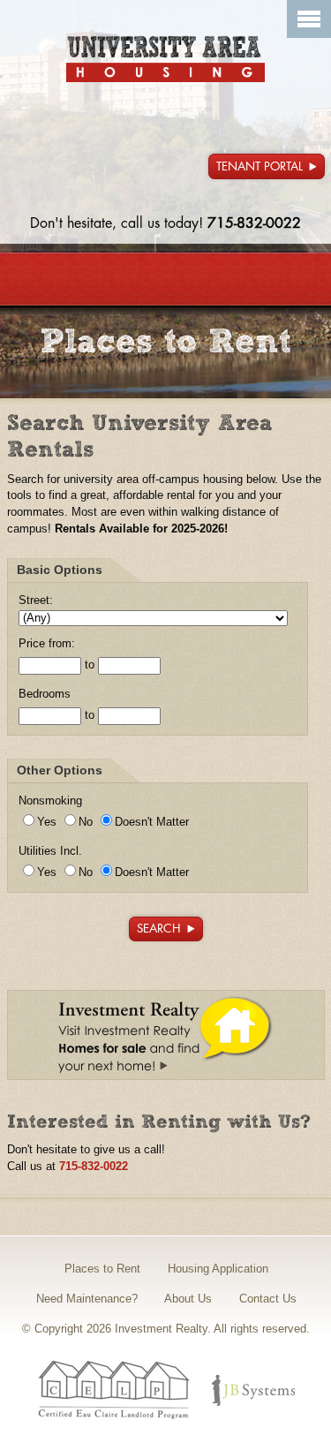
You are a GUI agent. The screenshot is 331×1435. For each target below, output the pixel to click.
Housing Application (218, 1268)
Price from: (47, 644)
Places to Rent (102, 1268)
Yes (46, 822)
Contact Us (268, 1298)
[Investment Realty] (165, 59)
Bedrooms (45, 694)
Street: (36, 600)
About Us (188, 1298)
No (86, 822)
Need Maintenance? (87, 1298)
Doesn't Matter (152, 822)
